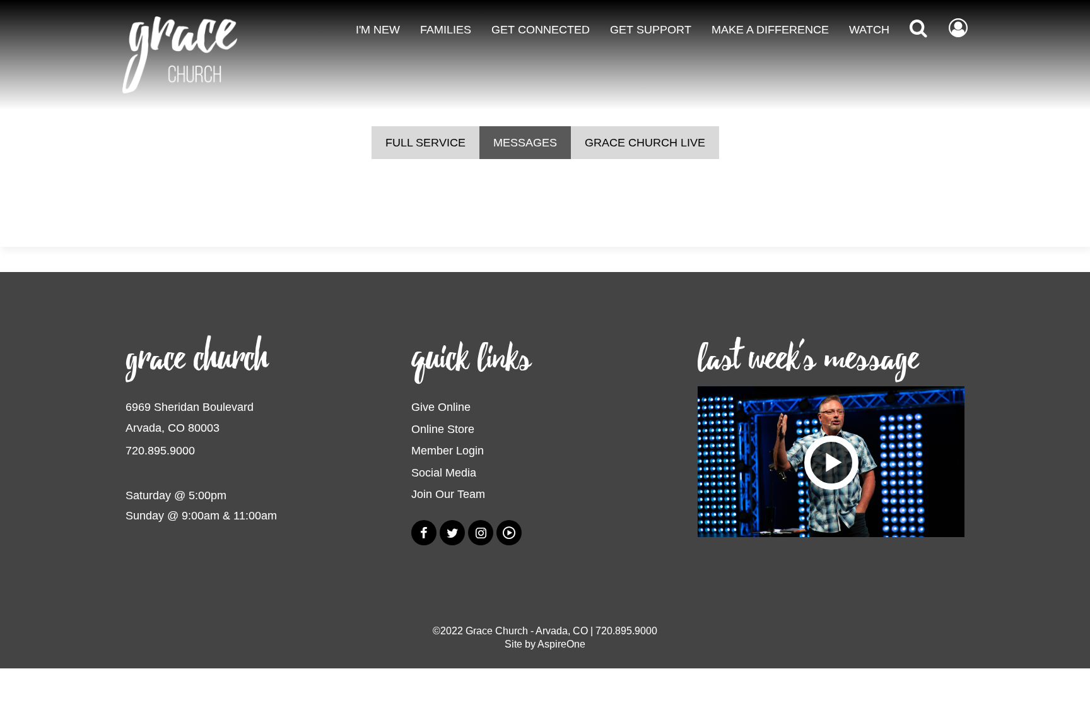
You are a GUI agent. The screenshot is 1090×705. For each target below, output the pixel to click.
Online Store (442, 429)
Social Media (443, 472)
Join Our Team (448, 494)
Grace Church (497, 630)
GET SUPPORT (650, 29)
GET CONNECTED (540, 29)
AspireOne (561, 644)
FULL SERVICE (425, 142)
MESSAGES (525, 142)
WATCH (869, 29)
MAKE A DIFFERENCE (770, 29)
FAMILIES (445, 29)
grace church (197, 358)
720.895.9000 (160, 450)
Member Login (447, 450)
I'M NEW (378, 29)
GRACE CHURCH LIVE (645, 142)
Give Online (441, 407)
